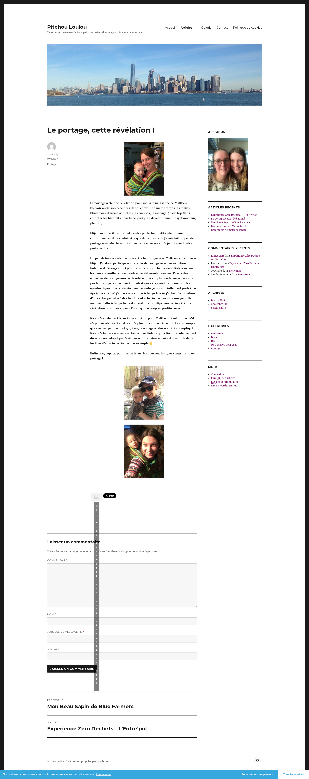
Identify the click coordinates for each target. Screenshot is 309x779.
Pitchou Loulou (67, 27)
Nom (51, 614)
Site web (53, 649)
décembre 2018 (220, 304)
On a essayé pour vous (224, 344)
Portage (52, 164)
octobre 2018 (218, 307)
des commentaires (224, 381)
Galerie (206, 27)
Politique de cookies (247, 27)
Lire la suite (103, 774)
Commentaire (57, 560)
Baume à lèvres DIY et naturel (228, 226)
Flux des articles (223, 378)
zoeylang (52, 154)
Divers (215, 337)
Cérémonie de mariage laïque (228, 230)
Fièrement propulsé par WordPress (89, 761)
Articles (186, 27)
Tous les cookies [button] (293, 774)
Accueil (170, 27)
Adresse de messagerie (65, 631)
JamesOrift (217, 255)
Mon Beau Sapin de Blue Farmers (230, 222)
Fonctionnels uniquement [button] (257, 774)
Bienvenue (235, 270)
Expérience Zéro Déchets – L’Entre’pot (234, 214)
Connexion (217, 374)
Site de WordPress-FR (224, 385)
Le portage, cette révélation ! (228, 218)
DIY (213, 341)
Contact (222, 27)
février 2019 (218, 300)
